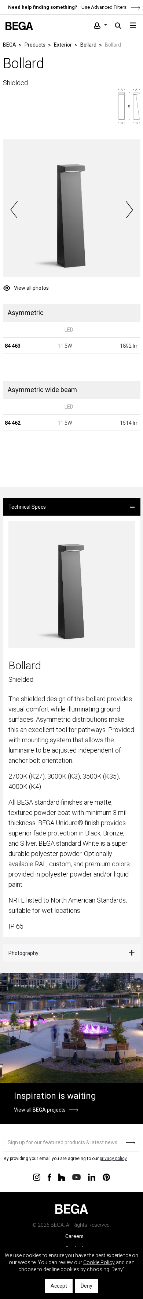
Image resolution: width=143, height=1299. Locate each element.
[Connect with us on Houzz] (61, 1176)
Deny (86, 1286)
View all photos (31, 288)
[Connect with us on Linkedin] (91, 1176)
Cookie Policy (99, 1262)
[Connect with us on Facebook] (49, 1176)
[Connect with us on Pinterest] (106, 1176)
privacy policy (113, 1158)
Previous (14, 209)
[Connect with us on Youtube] (76, 1177)
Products (35, 45)
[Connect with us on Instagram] (36, 1176)
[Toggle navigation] (133, 25)
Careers (74, 1236)
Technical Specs (27, 507)
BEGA (9, 45)
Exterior (63, 45)
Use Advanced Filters (103, 7)
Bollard (88, 45)
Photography (23, 953)
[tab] (71, 507)
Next (129, 209)
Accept (59, 1286)
